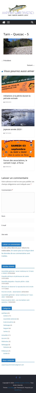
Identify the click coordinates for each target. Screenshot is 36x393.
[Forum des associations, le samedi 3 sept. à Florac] (18, 141)
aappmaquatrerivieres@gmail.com (13, 365)
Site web (5, 234)
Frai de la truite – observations (11, 292)
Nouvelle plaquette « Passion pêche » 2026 (15, 281)
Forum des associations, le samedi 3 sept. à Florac (15, 161)
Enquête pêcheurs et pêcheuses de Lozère (15, 276)
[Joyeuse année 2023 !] (18, 110)
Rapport (6, 328)
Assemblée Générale (10, 319)
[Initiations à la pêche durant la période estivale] (18, 77)
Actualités (5, 335)
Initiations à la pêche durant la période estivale (16, 97)
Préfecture (5, 351)
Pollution (6, 347)
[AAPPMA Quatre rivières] (4, 22)
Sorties (5, 331)
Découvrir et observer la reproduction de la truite (17, 287)
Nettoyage (6, 325)
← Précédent (6, 61)
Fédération (5, 341)
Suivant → (30, 65)
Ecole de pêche (8, 322)
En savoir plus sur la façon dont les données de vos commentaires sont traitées (18, 253)
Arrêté (5, 353)
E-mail (4, 225)
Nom (3, 216)
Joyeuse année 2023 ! (12, 129)
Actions (5, 316)
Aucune (4, 338)
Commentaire (7, 190)
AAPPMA (4, 313)
